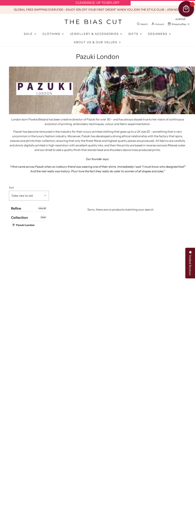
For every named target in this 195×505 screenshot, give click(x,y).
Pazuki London (25, 225)
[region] (97, 3)
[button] (29, 196)
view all (42, 208)
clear (43, 217)
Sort (11, 187)
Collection (19, 218)
